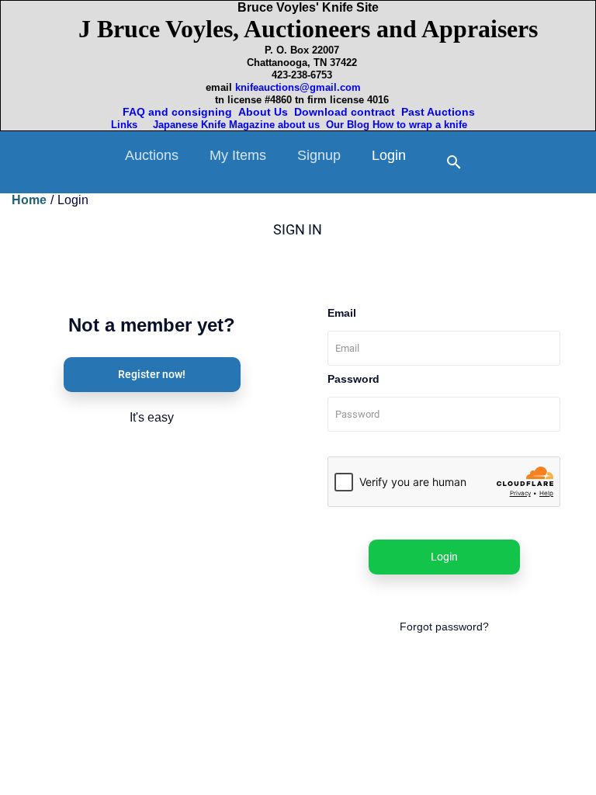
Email (341, 313)
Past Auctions (441, 112)
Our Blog (347, 124)
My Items (238, 155)
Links (125, 124)
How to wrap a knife (422, 124)
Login (389, 155)
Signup (319, 155)
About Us (263, 112)
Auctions (151, 155)
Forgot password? (444, 626)
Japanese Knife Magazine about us (233, 124)
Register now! (151, 374)
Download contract (344, 112)
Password (353, 379)
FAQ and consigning (176, 112)
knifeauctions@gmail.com (298, 87)
